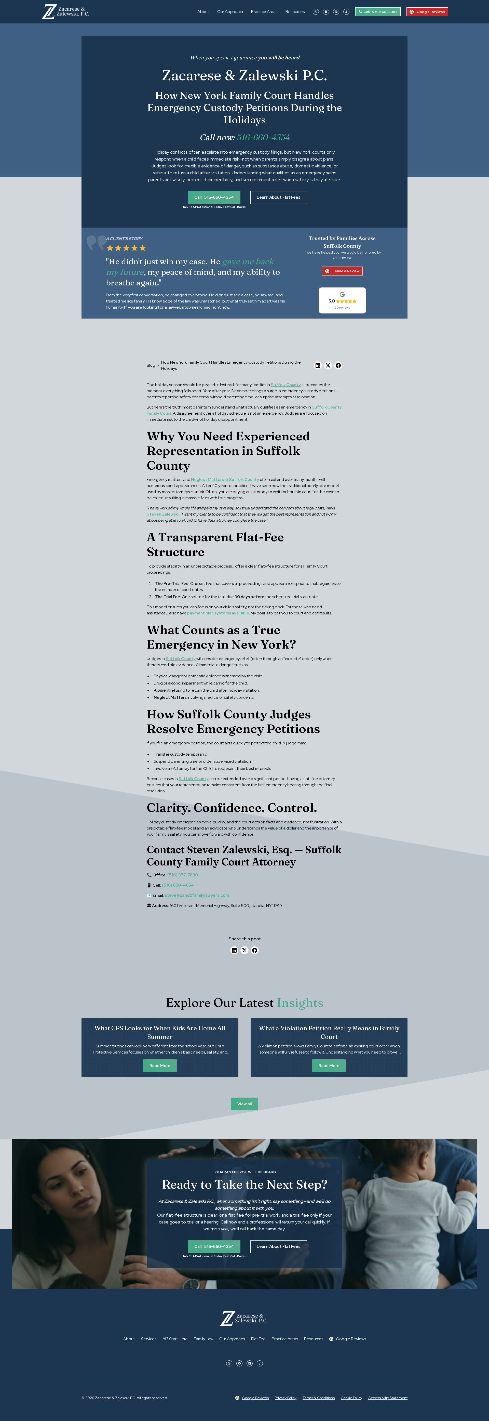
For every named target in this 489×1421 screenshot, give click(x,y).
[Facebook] (326, 12)
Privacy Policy (285, 1398)
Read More (160, 1065)
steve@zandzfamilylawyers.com (197, 895)
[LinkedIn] (336, 12)
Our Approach (230, 11)
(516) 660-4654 (178, 885)
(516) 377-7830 (182, 875)
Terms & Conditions (319, 1398)
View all (244, 1104)
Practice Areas (264, 11)
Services (148, 1338)
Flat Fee (258, 1338)
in (225, 479)
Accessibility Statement (388, 1398)
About (203, 11)
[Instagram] (316, 12)
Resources (295, 11)
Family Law (203, 1338)
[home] (66, 12)
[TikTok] (346, 12)
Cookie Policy (351, 1398)
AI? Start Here (175, 1338)
